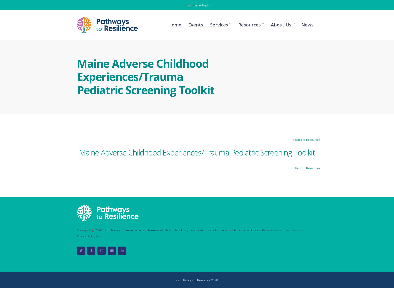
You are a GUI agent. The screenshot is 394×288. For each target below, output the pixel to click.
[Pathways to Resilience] (108, 24)
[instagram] (101, 251)
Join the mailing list (199, 5)
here (99, 236)
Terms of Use (279, 230)
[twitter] (81, 251)
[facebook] (91, 251)
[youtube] (112, 251)
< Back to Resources (306, 140)
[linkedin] (122, 251)
